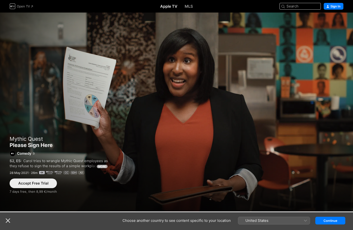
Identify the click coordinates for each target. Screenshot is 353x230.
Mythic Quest (26, 139)
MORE (102, 166)
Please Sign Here (176, 112)
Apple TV (168, 6)
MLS (189, 6)
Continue (330, 221)
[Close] (8, 220)
